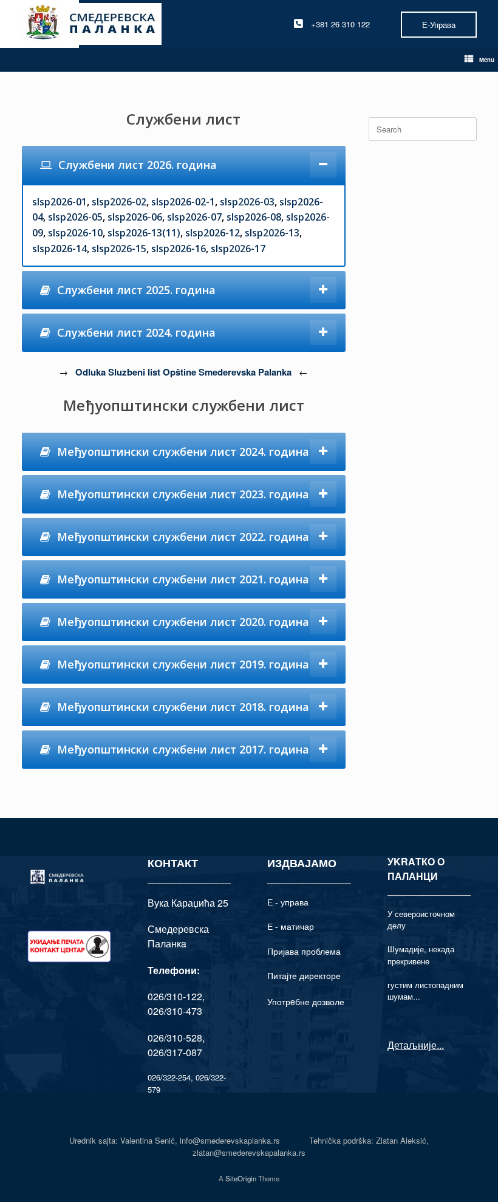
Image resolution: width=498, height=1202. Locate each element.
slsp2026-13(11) (143, 232)
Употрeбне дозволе (305, 1001)
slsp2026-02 (119, 201)
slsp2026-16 (178, 248)
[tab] (184, 165)
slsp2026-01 (59, 201)
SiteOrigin (240, 1178)
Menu (486, 59)
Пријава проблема (304, 951)
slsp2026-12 (212, 232)
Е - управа (288, 902)
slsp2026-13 (272, 232)
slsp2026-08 (254, 217)
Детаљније (412, 1045)
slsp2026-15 (119, 248)
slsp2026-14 (59, 248)
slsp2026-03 (247, 201)
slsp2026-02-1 (183, 201)
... (440, 1045)
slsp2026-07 (194, 217)
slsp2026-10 (75, 232)
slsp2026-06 (134, 217)
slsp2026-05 (75, 217)
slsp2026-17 (238, 248)
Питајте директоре (304, 975)
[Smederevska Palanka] (91, 24)
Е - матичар (290, 926)
